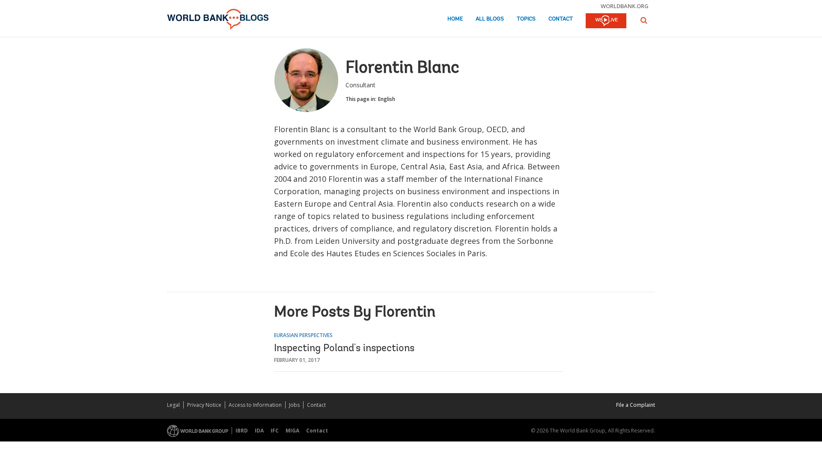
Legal (173, 405)
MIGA (292, 430)
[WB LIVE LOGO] (606, 21)
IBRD (241, 430)
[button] (643, 20)
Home (455, 19)
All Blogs (490, 19)
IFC (275, 430)
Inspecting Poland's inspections (344, 349)
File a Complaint (635, 405)
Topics (526, 19)
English (386, 99)
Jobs (294, 405)
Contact (560, 19)
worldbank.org (625, 6)
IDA (259, 430)
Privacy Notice (204, 405)
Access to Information (255, 405)
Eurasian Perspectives (303, 335)
